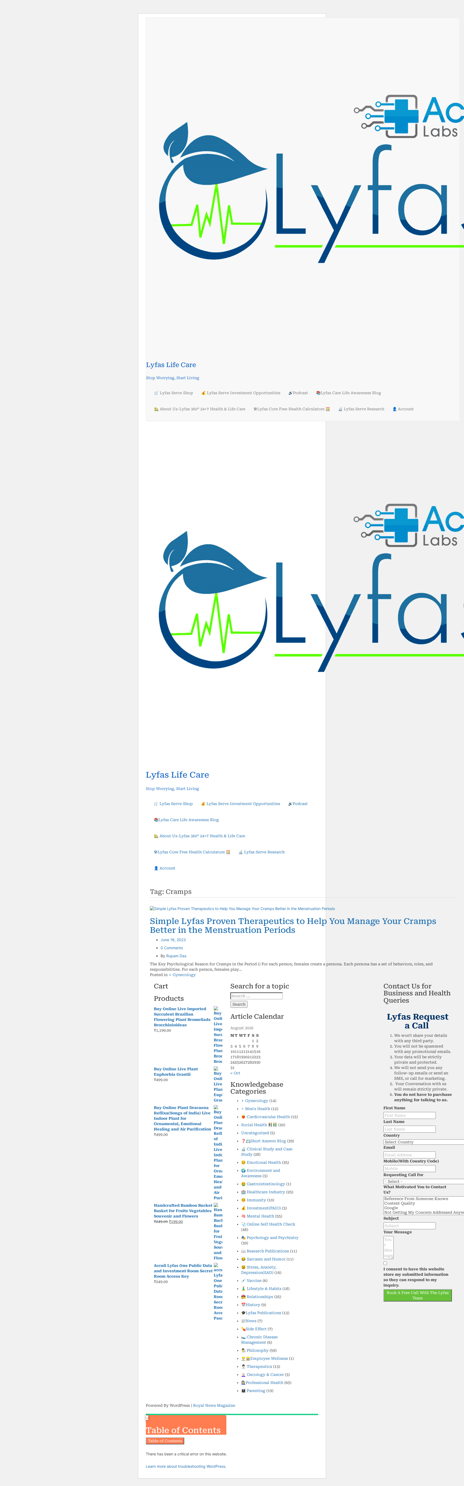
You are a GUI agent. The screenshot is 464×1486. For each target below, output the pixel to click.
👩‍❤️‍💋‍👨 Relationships (257, 1297)
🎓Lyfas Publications (261, 1313)
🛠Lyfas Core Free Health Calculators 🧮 (291, 409)
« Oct (235, 1073)
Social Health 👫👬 (259, 1125)
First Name (394, 1108)
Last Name (394, 1121)
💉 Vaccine (251, 1280)
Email (389, 1147)
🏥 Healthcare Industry (263, 1192)
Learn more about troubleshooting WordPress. (186, 1466)
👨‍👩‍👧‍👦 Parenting (253, 1391)
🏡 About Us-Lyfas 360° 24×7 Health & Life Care (199, 409)
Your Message (397, 1232)
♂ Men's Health (255, 1109)
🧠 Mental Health (257, 1216)
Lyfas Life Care (171, 365)
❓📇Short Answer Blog (263, 1141)
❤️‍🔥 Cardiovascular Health (265, 1117)
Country (391, 1135)
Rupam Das (176, 956)
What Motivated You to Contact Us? (414, 1189)
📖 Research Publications (265, 1251)
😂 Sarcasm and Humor (263, 1259)
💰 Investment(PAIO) (261, 1208)
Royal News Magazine (214, 1405)
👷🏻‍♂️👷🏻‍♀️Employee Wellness (264, 1358)
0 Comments (172, 947)
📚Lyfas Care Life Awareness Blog (348, 393)
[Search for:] (256, 995)
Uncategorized (255, 1133)
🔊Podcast (298, 393)
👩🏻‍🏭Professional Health (262, 1382)
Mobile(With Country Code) (411, 1161)
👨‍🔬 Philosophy (255, 1350)
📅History (250, 1305)
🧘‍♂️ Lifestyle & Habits (261, 1288)
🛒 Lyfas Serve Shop (173, 393)
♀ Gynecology (182, 975)
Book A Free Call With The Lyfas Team (418, 1295)
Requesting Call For (403, 1175)
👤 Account (403, 409)
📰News (248, 1321)
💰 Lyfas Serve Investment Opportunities (240, 393)
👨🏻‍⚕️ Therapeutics (256, 1366)
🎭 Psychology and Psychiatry (270, 1237)
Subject (391, 1218)
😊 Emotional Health (261, 1162)
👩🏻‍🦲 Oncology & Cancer (262, 1374)
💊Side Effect (254, 1329)
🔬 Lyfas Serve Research (361, 409)
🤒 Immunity (253, 1200)
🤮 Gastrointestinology (263, 1184)
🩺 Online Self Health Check (268, 1224)
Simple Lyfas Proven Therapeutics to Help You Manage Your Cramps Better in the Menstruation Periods (293, 925)
